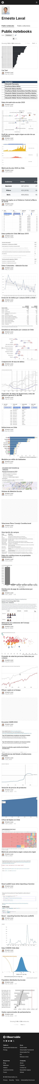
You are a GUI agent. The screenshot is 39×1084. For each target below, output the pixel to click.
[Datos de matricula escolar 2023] (19, 89)
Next (33, 43)
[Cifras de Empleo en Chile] (19, 807)
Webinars (6, 1065)
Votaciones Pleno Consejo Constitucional (16, 523)
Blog (4, 1063)
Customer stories (8, 1070)
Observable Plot (25, 1052)
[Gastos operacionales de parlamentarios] (19, 999)
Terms (17, 1080)
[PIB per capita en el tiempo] (19, 677)
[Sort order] (15, 35)
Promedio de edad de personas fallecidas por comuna (18, 657)
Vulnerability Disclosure (28, 1080)
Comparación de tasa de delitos (13, 362)
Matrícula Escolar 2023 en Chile (13, 168)
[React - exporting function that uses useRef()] (19, 903)
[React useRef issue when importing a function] (19, 871)
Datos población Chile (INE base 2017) (15, 233)
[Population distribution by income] (19, 967)
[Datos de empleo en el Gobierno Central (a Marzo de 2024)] (19, 187)
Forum (5, 1072)
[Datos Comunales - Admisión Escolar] (19, 252)
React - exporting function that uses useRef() (18, 916)
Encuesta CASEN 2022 (10, 722)
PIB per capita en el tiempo (11, 690)
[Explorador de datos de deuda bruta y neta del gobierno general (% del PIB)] (19, 381)
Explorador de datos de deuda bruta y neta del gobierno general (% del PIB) (18, 394)
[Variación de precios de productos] (19, 774)
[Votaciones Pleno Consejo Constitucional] (19, 510)
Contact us (23, 1067)
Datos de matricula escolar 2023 (13, 102)
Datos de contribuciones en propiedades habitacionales (16, 556)
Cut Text (5, 70)
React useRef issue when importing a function (18, 884)
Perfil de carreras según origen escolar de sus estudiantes (18, 135)
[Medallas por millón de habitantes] (19, 446)
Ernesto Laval (9, 72)
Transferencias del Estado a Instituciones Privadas (16, 754)
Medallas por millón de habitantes (14, 459)
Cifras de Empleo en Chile (11, 820)
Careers (22, 1065)
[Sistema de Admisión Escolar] (19, 478)
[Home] (11, 1038)
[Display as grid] (13, 39)
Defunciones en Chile (9, 427)
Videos (5, 1067)
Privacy (5, 1080)
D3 (21, 1054)
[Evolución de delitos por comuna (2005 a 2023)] (19, 284)
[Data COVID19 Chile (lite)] (19, 935)
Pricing (5, 1050)
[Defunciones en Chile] (19, 414)
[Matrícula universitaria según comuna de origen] (19, 839)
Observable (23, 1047)
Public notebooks (8, 26)
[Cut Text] (19, 57)
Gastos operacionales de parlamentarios (16, 1012)
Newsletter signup (25, 1070)
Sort (3, 35)
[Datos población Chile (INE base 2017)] (19, 220)
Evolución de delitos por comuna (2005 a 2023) (18, 298)
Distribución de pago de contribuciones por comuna (17, 589)
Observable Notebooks (10, 1047)
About (21, 1063)
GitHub (22, 1072)
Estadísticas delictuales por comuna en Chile (18, 330)
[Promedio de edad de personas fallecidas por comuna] (19, 643)
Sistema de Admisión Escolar (12, 491)
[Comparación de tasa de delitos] (19, 348)
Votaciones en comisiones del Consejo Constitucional (15, 623)
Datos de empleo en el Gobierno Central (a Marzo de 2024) (19, 200)
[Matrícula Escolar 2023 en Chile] (19, 155)
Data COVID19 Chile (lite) (10, 948)
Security (11, 1080)
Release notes (24, 1057)
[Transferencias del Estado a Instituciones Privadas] (19, 741)
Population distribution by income (13, 980)
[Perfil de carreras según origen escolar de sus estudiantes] (19, 121)
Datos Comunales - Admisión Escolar (15, 265)
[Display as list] (16, 39)
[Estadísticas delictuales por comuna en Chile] (19, 316)
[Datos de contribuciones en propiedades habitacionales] (19, 542)
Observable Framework (27, 1050)
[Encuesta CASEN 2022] (19, 709)
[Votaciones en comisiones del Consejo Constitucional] (19, 610)
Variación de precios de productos (14, 787)
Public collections (23, 26)
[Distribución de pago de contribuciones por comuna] (19, 576)
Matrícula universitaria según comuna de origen (19, 852)
